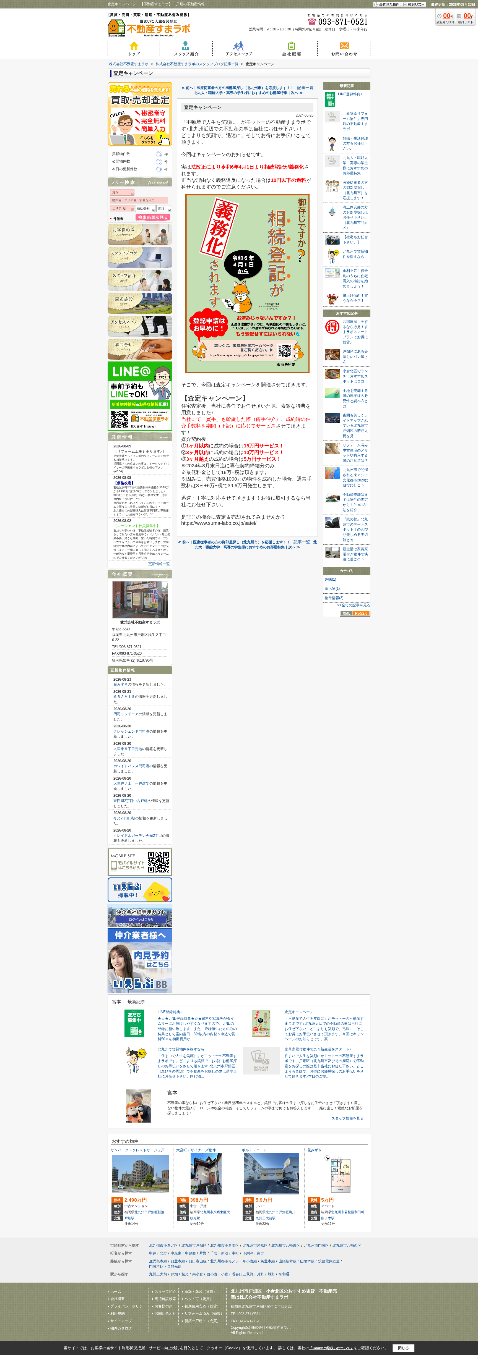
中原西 (190, 1253)
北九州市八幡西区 (346, 1245)
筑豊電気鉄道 (329, 1261)
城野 (271, 1274)
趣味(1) (330, 579)
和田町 (359, 1212)
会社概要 (117, 1299)
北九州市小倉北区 (163, 1245)
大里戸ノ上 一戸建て (131, 783)
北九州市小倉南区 (224, 1245)
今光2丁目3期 (124, 818)
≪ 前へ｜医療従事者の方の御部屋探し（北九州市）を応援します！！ (237, 88)
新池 (161, 1212)
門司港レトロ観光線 (165, 1266)
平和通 (284, 1274)
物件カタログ (121, 1328)
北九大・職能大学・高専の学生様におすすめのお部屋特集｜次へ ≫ (248, 93)
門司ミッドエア (126, 714)
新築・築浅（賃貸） (201, 1292)
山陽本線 (307, 1261)
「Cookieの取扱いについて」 (331, 1348)
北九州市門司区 (316, 1245)
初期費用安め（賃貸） (202, 1306)
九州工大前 (158, 1274)
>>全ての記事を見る (353, 605)
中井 (152, 1253)
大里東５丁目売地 (127, 749)
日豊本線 (178, 1261)
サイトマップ (121, 1321)
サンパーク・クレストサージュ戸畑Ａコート (147, 1150)
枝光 (185, 1274)
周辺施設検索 (165, 1299)
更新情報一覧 (159, 564)
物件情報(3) (334, 598)
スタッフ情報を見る (347, 1118)
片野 (203, 1253)
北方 (163, 1253)
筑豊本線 (268, 1261)
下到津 (248, 1253)
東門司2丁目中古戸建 (130, 801)
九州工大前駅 (266, 1218)
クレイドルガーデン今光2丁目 (137, 836)
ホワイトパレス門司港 (131, 766)
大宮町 (232, 1212)
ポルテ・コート (254, 1150)
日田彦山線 (198, 1261)
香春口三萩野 (242, 1274)
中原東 (176, 1253)
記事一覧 (305, 87)
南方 (260, 1253)
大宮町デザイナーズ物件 (196, 1150)
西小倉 (212, 1274)
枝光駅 (195, 1218)
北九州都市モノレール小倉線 (233, 1261)
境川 (292, 1212)
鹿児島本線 (158, 1261)
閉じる (403, 1348)
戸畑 (174, 1274)
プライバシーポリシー (128, 1306)
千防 (213, 1253)
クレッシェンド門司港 (131, 731)
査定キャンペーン (203, 107)
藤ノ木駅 (327, 1218)
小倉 (224, 1274)
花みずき (120, 684)
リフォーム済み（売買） (204, 1313)
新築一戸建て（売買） (202, 1321)
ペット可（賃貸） (199, 1299)
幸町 (235, 1253)
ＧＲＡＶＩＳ (124, 696)
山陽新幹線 (288, 1261)
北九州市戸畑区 (146, 1212)
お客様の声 (164, 1306)
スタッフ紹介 (165, 1292)
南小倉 (197, 1274)
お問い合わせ (165, 1313)
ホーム (115, 1292)
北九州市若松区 (342, 1212)
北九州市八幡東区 (213, 1212)
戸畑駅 (129, 1218)
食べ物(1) (332, 588)
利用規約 (117, 1313)
